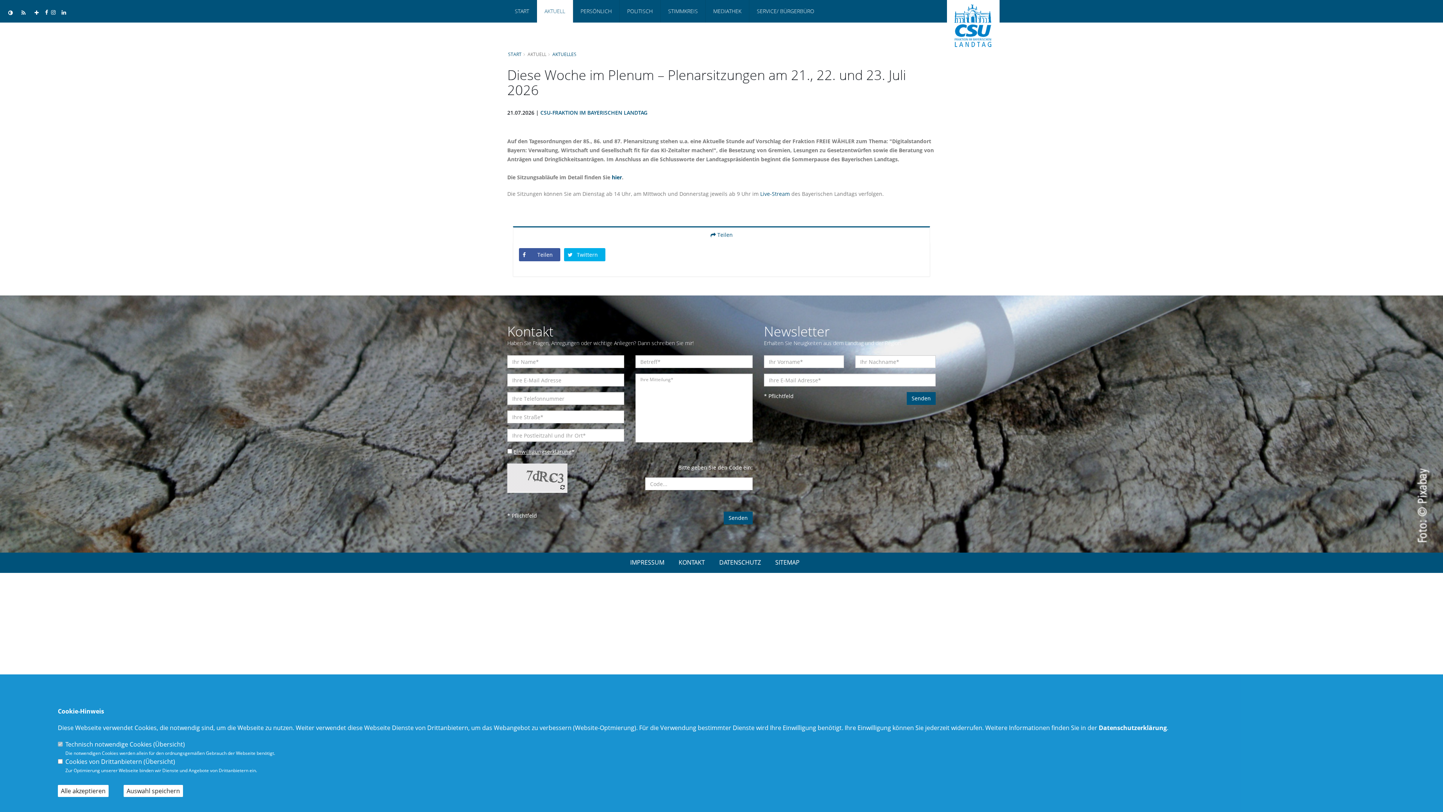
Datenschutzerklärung (1133, 728)
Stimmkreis (683, 11)
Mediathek (727, 11)
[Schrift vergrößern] (36, 13)
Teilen (724, 234)
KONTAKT (692, 562)
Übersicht (169, 744)
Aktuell (555, 11)
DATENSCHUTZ (740, 562)
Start (522, 11)
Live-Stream (775, 193)
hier (617, 177)
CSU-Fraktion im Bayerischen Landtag (593, 112)
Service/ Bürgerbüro (785, 11)
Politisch (640, 11)
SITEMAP (787, 562)
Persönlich (596, 11)
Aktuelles (564, 54)
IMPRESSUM (647, 562)
